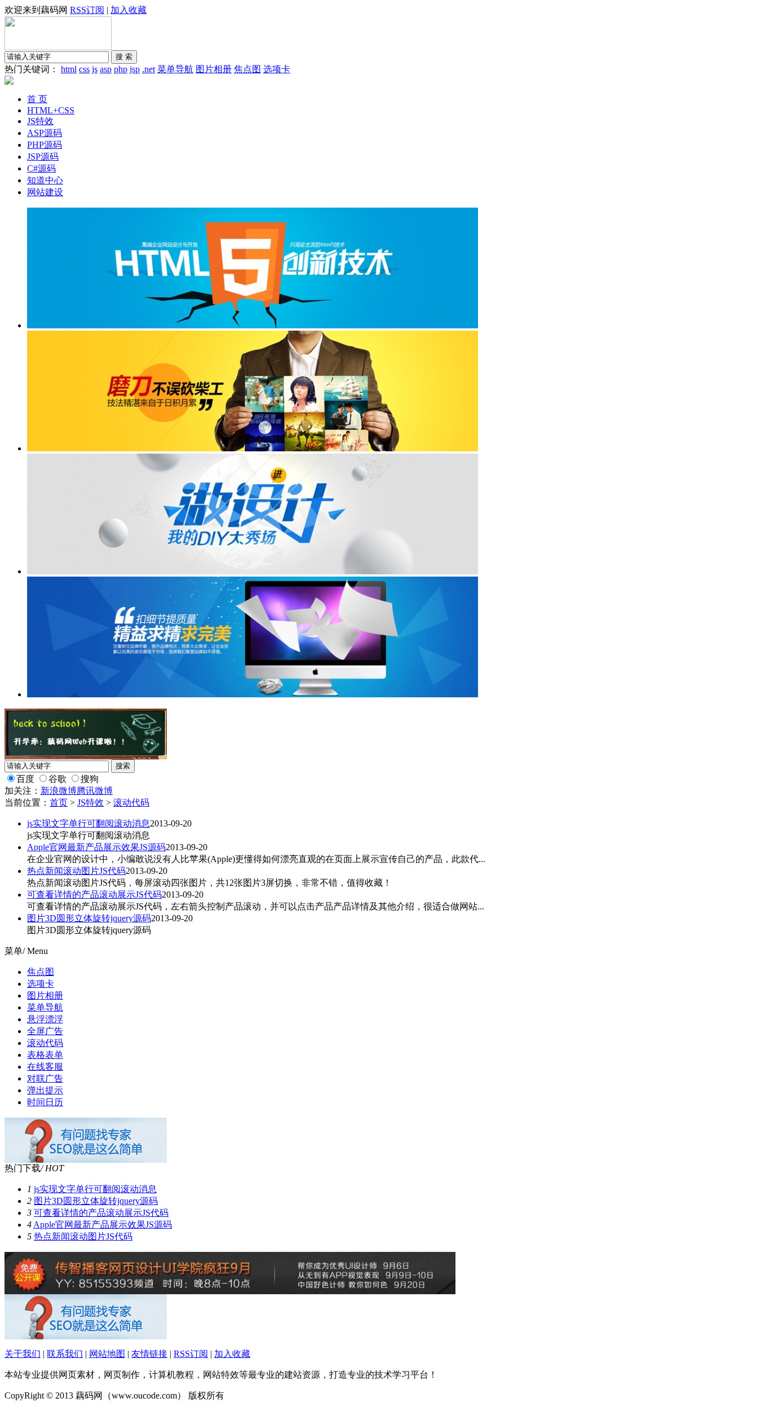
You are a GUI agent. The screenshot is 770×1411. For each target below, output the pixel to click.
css (84, 69)
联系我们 (65, 1354)
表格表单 (45, 1055)
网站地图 (107, 1354)
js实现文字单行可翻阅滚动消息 (88, 823)
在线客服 (45, 1066)
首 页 (37, 99)
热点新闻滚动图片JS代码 (76, 871)
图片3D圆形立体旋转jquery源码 (89, 918)
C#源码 (41, 168)
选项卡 (276, 69)
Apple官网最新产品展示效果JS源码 (96, 847)
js (95, 69)
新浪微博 (59, 790)
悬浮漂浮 (45, 1019)
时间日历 (45, 1102)
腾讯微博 (95, 790)
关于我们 (23, 1354)
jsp (135, 69)
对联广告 (45, 1078)
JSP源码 (43, 156)
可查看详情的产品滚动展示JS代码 (94, 894)
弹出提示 (45, 1090)
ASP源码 (44, 133)
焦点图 (247, 69)
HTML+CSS (50, 110)
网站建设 (45, 192)
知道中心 (45, 180)
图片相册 (214, 69)
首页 (59, 802)
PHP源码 (44, 145)
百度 (25, 779)
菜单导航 (175, 69)
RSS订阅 (87, 10)
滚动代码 (131, 802)
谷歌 (57, 779)
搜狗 (90, 779)
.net (148, 69)
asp (106, 69)
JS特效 (40, 121)
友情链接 (149, 1354)
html (69, 69)
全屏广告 (45, 1031)
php (120, 69)
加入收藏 (128, 10)
